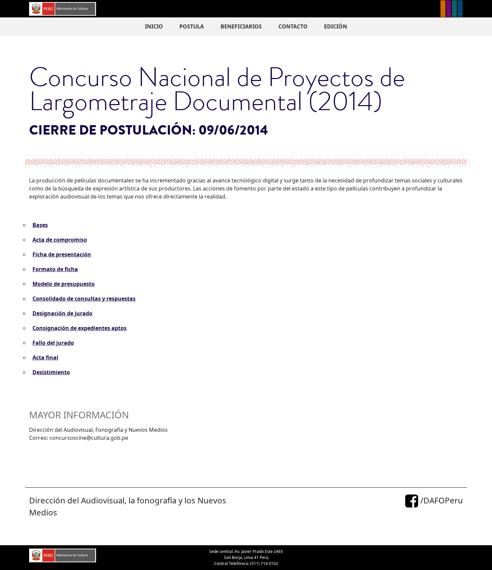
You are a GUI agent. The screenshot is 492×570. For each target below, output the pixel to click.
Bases (40, 225)
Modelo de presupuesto (63, 284)
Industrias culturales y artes (448, 8)
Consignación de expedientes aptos (79, 328)
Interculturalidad (454, 8)
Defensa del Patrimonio (460, 8)
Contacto (293, 26)
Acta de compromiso (59, 239)
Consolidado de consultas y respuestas (84, 298)
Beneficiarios (241, 26)
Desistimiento (51, 372)
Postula (191, 26)
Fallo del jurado (53, 342)
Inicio (154, 26)
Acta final (45, 357)
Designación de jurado (62, 313)
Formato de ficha (55, 269)
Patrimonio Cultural (442, 8)
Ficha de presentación (61, 254)
